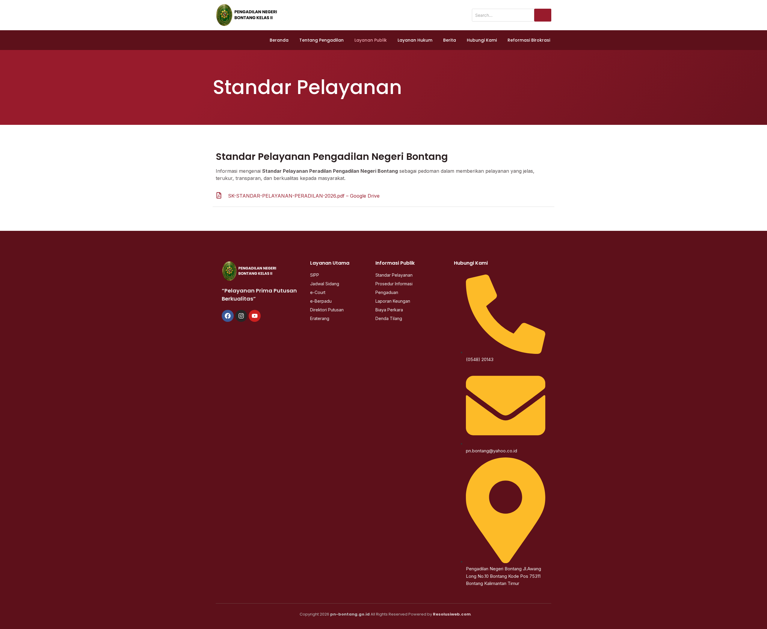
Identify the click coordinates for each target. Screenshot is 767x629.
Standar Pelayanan (394, 275)
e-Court (317, 292)
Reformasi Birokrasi (529, 40)
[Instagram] (241, 316)
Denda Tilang (388, 318)
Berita (449, 40)
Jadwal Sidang (324, 283)
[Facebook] (228, 316)
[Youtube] (255, 316)
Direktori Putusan (327, 309)
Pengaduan (386, 292)
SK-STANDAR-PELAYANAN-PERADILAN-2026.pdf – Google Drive (304, 196)
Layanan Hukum (415, 40)
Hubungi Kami (482, 40)
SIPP (314, 275)
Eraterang (319, 318)
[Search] (542, 15)
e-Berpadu (321, 301)
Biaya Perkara (389, 309)
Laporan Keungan (392, 301)
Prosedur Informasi (394, 283)
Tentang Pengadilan (321, 40)
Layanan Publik (370, 40)
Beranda (279, 40)
